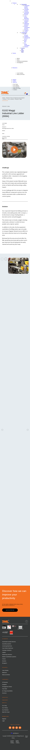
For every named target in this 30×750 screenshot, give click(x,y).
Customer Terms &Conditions (12, 741)
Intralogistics (20, 62)
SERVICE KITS (5, 697)
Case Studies (20, 73)
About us (15, 82)
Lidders (26, 22)
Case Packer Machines (26, 17)
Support (14, 79)
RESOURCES (4, 667)
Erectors (26, 14)
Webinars (4, 672)
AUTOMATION (5, 638)
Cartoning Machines (26, 12)
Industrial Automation (22, 61)
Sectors (14, 53)
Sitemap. (13, 737)
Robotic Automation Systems (27, 27)
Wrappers (26, 30)
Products (15, 3)
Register (4, 718)
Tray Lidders (10, 99)
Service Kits (23, 48)
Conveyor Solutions (26, 20)
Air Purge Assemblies (26, 44)
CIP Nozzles (26, 34)
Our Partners (16, 87)
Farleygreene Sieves (7, 686)
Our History (16, 85)
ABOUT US (4, 702)
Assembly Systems (26, 10)
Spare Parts (22, 51)
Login (3, 720)
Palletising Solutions (26, 24)
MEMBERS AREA (5, 716)
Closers (26, 31)
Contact (14, 81)
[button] (14, 150)
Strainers (26, 46)
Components (24, 32)
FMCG (18, 58)
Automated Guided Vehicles (26, 7)
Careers (15, 89)
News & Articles (21, 74)
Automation (24, 4)
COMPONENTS (5, 679)
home (3, 98)
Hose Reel (25, 41)
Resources (15, 67)
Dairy (18, 60)
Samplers (26, 36)
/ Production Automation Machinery (15, 98)
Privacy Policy (26, 736)
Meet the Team (17, 88)
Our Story (15, 84)
